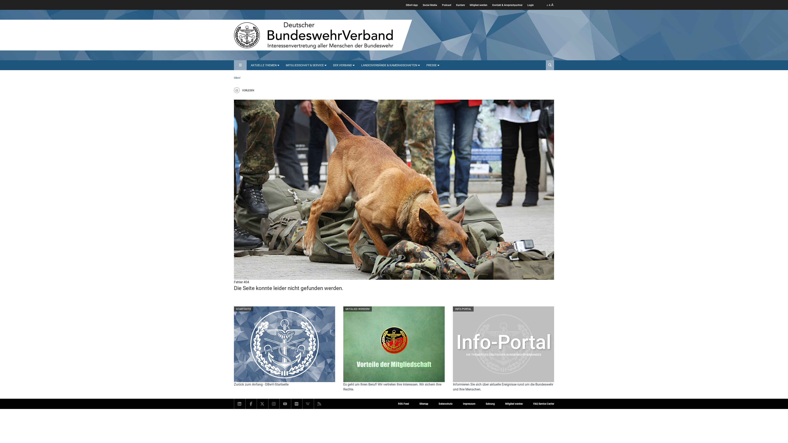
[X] (262, 403)
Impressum (469, 403)
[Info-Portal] (503, 344)
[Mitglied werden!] (393, 344)
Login (530, 5)
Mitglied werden (478, 5)
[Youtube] (285, 403)
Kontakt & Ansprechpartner (507, 5)
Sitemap (423, 403)
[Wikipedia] (308, 403)
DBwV (237, 77)
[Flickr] (296, 403)
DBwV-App (412, 5)
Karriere (460, 5)
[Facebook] (251, 403)
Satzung (490, 403)
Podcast (446, 5)
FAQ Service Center (543, 403)
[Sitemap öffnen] (240, 65)
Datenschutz (445, 403)
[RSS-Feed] (319, 403)
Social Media (430, 5)
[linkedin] (239, 403)
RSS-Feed (403, 403)
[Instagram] (274, 403)
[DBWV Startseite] (323, 35)
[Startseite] (284, 344)
